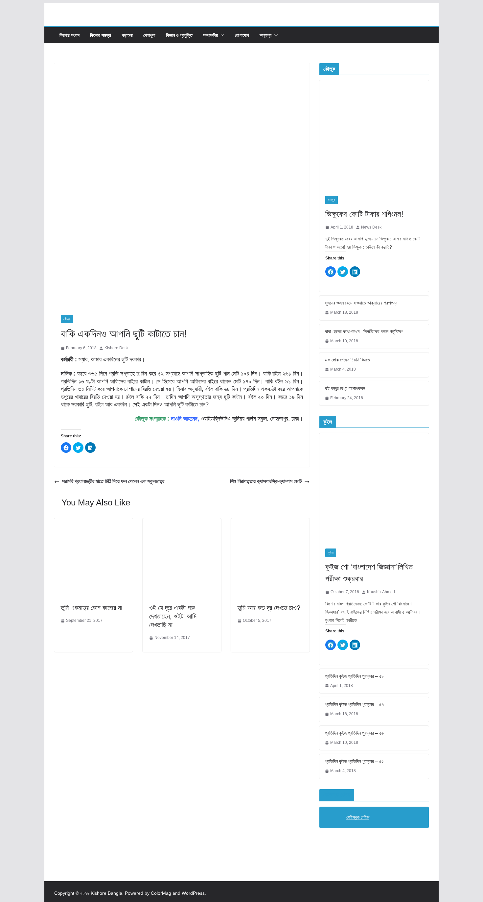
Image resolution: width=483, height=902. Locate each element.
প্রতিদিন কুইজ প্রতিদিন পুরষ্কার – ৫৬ (354, 733)
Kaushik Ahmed (381, 592)
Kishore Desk (116, 348)
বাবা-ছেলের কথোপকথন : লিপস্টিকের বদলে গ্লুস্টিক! (364, 331)
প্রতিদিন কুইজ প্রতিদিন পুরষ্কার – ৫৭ (354, 704)
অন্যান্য (265, 35)
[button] (221, 35)
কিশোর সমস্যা (100, 35)
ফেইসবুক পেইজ (336, 795)
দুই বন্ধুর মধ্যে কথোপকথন (345, 388)
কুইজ (331, 552)
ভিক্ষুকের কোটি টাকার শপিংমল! (364, 213)
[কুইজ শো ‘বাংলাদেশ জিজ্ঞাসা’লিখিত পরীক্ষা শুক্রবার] (374, 488)
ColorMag (161, 893)
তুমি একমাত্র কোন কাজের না (91, 607)
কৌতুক (67, 319)
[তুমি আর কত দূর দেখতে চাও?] (270, 522)
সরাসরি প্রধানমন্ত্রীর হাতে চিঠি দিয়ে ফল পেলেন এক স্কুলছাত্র (113, 481)
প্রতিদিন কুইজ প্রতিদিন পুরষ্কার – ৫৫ (354, 761)
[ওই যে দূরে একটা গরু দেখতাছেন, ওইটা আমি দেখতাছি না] (182, 522)
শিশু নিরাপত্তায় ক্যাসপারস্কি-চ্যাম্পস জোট (266, 481)
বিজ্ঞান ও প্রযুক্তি (179, 35)
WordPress (193, 893)
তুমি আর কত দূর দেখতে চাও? (269, 607)
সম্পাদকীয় (210, 35)
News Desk (371, 227)
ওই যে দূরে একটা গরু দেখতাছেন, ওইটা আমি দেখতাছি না (172, 616)
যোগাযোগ (242, 35)
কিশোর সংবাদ (69, 35)
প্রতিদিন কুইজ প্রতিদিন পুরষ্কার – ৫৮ (354, 676)
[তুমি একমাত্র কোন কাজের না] (93, 522)
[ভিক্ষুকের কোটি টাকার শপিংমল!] (374, 135)
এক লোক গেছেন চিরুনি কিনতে (347, 359)
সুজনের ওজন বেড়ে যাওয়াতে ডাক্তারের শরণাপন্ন (361, 302)
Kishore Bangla (106, 893)
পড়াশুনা (127, 35)
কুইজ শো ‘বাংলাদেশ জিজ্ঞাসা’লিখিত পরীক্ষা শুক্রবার (369, 572)
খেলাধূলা (149, 35)
